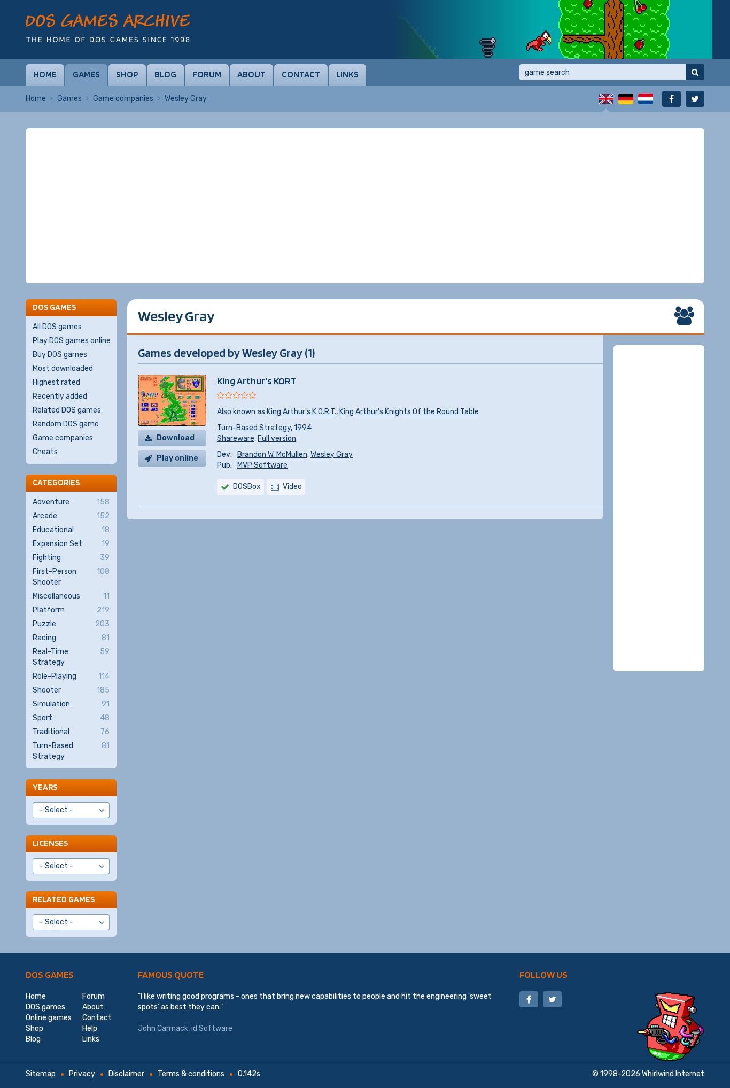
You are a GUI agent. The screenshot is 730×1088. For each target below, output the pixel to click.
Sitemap (41, 1073)
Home (45, 74)
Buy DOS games (60, 354)
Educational (71, 529)
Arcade (71, 515)
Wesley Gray (331, 454)
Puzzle (71, 623)
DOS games (50, 974)
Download (176, 437)
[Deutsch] (625, 99)
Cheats (45, 451)
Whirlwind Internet (673, 1073)
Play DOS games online (72, 340)
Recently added (60, 396)
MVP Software (262, 465)
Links (347, 74)
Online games (49, 1017)
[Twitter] (695, 99)
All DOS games (57, 326)
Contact (301, 74)
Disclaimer (126, 1073)
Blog (165, 74)
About (251, 74)
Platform (71, 610)
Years (45, 787)
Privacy (82, 1073)
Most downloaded (63, 368)
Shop (127, 74)
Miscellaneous (71, 596)
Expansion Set (71, 543)
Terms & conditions (191, 1073)
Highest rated (56, 382)
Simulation (71, 704)
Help (89, 1028)
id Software (211, 1028)
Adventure (71, 502)
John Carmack (163, 1028)
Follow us (543, 974)
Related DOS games (67, 410)
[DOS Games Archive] (108, 28)
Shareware (235, 438)
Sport (71, 717)
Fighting (71, 557)
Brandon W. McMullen (272, 454)
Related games (64, 899)
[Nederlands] (645, 99)
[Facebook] (671, 99)
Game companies (123, 98)
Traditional (71, 731)
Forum (206, 74)
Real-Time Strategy (71, 657)
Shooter (71, 690)
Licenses (50, 843)
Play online (177, 458)
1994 (303, 427)
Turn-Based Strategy (254, 427)
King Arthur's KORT (257, 380)
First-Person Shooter (71, 577)
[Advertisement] (365, 206)
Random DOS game (66, 424)
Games (86, 74)
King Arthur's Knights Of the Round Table (409, 411)
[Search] (695, 72)
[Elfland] (552, 29)
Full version (277, 438)
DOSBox (247, 486)
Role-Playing (71, 676)
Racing (71, 637)
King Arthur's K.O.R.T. (301, 411)
